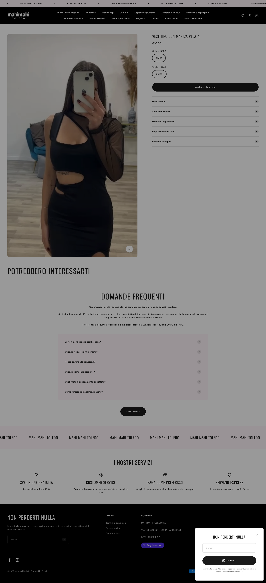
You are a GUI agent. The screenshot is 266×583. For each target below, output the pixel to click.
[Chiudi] (257, 534)
